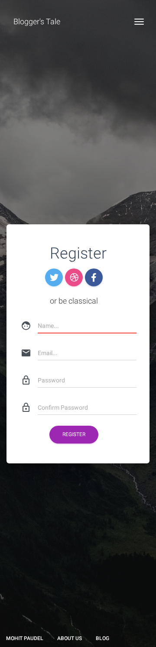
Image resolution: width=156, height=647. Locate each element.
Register (73, 434)
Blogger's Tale (36, 21)
